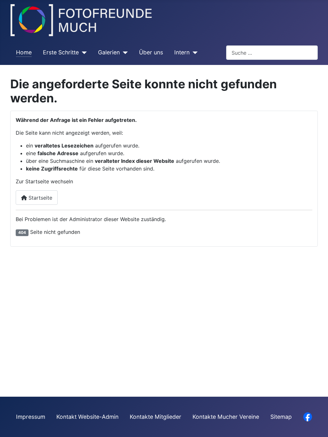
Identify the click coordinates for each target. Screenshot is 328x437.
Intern (182, 52)
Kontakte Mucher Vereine (226, 416)
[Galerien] (124, 52)
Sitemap (281, 416)
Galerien (109, 52)
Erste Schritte (61, 52)
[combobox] (272, 52)
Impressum (30, 416)
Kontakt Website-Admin (87, 416)
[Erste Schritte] (83, 52)
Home (24, 52)
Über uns (151, 52)
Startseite (39, 198)
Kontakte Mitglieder (155, 416)
